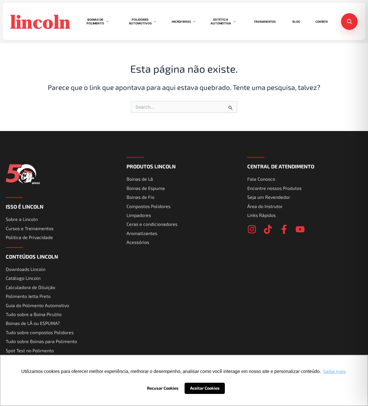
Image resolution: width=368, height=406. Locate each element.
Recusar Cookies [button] (163, 388)
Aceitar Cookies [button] (205, 388)
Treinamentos (265, 21)
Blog (296, 21)
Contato (321, 21)
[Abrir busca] (349, 21)
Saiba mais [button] (334, 371)
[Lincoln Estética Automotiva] (40, 21)
